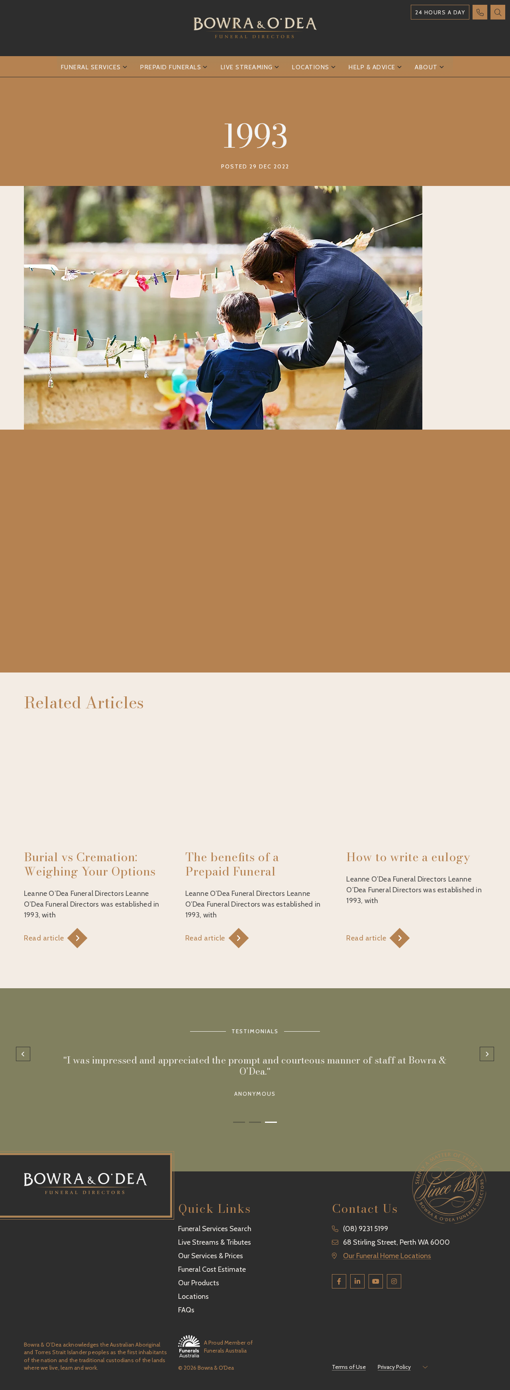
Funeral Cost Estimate (212, 1269)
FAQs (186, 1310)
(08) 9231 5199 (365, 1228)
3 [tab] (271, 1121)
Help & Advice (372, 67)
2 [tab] (255, 1121)
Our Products (198, 1283)
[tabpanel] (255, 1073)
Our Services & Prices (210, 1255)
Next (487, 1054)
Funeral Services (91, 67)
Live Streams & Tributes (214, 1242)
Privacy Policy (394, 1366)
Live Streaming (247, 67)
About (426, 67)
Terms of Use (349, 1366)
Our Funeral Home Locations (387, 1255)
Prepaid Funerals (170, 67)
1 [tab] (239, 1121)
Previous (23, 1054)
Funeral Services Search (214, 1228)
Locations (311, 67)
